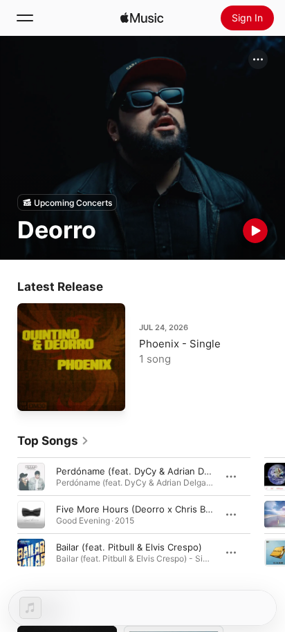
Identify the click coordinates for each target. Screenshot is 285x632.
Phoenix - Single (180, 343)
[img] (141, 18)
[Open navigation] (25, 18)
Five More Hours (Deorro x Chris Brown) (143, 509)
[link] (53, 440)
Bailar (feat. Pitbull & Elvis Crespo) (129, 547)
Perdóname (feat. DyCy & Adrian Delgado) (146, 471)
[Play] (255, 230)
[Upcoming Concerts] (67, 202)
